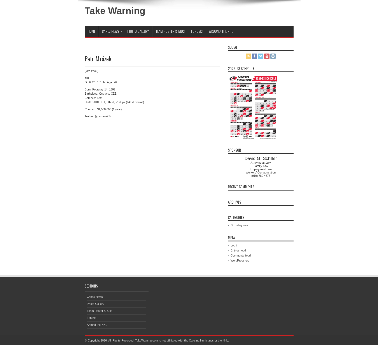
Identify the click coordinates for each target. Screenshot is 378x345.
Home (91, 31)
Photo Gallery (138, 31)
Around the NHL (221, 31)
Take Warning (115, 10)
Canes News (110, 31)
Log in (234, 245)
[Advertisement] (242, 13)
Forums (197, 31)
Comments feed (241, 255)
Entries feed (238, 250)
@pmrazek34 (103, 116)
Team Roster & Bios (170, 31)
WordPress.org (240, 260)
